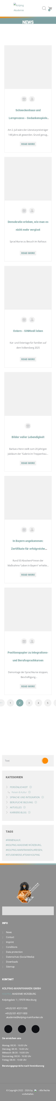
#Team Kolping (31, 855)
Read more (28, 144)
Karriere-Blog (18, 812)
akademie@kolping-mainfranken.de (24, 1017)
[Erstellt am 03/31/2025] (28, 426)
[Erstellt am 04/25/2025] (24, 320)
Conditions (11, 947)
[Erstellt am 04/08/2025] (24, 211)
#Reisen (38, 850)
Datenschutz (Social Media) (20, 956)
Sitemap (10, 966)
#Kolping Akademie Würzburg (23, 845)
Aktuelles (15, 807)
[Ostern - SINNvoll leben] (24, 284)
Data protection (14, 951)
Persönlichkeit (18, 787)
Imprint (10, 942)
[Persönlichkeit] (30, 787)
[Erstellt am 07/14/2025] (24, 99)
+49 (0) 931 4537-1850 (16, 1013)
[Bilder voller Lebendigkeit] (24, 390)
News (9, 932)
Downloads (12, 961)
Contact (10, 937)
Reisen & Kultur (19, 792)
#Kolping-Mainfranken (19, 850)
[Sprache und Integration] (42, 797)
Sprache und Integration (24, 797)
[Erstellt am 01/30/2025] (24, 530)
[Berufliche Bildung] (35, 802)
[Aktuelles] (24, 807)
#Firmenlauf (13, 840)
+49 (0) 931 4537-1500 (16, 1008)
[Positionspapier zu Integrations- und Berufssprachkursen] (24, 606)
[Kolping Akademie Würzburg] (22, 8)
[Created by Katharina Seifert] (32, 530)
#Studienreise (14, 855)
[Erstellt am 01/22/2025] (24, 641)
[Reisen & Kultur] (29, 792)
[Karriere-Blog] (28, 812)
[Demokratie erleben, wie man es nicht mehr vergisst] (24, 175)
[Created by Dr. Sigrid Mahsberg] (32, 99)
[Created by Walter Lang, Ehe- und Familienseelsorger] (32, 320)
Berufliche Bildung (21, 802)
